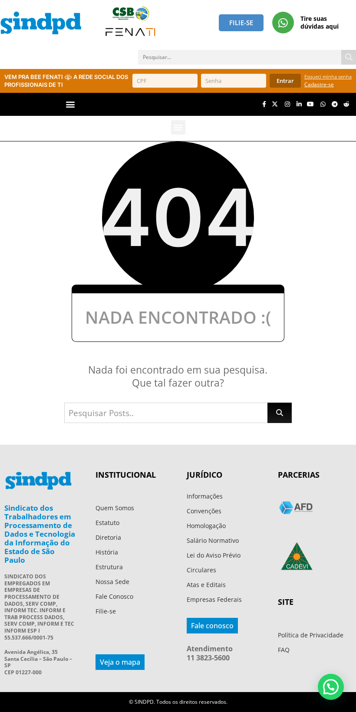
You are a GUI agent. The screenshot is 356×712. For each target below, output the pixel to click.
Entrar (285, 81)
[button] (70, 104)
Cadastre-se (319, 84)
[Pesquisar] (348, 57)
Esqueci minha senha (328, 76)
